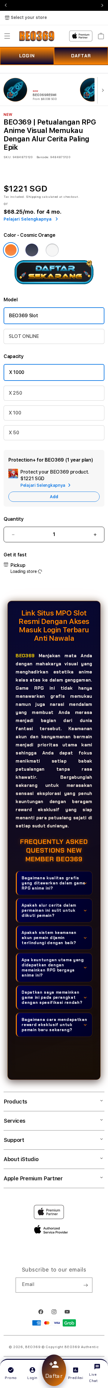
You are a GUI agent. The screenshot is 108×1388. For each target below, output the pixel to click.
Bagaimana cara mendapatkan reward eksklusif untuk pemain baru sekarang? (54, 1024)
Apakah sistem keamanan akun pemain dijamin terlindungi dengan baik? (49, 937)
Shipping (33, 196)
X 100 (15, 413)
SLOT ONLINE (24, 336)
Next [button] (102, 5)
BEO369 (25, 656)
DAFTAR (81, 56)
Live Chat (93, 1377)
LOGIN (27, 56)
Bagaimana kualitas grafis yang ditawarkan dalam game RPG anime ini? (53, 883)
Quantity (13, 519)
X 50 (14, 432)
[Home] (37, 36)
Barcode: (43, 157)
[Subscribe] (85, 1285)
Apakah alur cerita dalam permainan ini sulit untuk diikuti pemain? (49, 910)
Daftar (54, 1376)
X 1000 (16, 372)
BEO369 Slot (23, 315)
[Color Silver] (52, 250)
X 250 (15, 393)
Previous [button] (6, 5)
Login (32, 1377)
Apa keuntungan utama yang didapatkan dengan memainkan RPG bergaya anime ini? (53, 967)
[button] (7, 36)
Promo (11, 1377)
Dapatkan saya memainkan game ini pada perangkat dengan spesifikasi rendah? (52, 997)
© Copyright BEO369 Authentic (70, 1347)
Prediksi (75, 1377)
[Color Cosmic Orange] (11, 250)
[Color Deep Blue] (31, 250)
